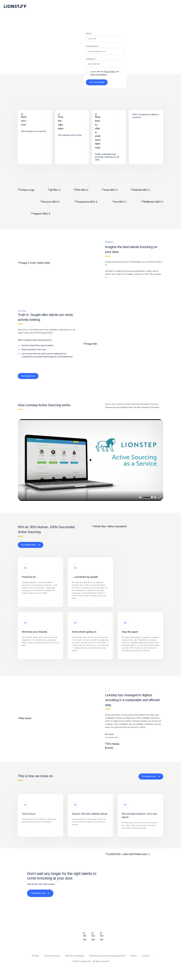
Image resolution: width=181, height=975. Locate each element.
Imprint (133, 956)
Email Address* (92, 46)
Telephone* (90, 59)
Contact (145, 956)
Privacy (35, 956)
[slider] (148, 497)
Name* (89, 33)
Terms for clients (51, 956)
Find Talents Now (28, 545)
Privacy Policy (109, 71)
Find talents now (28, 376)
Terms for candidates (74, 956)
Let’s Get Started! (96, 82)
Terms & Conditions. (98, 74)
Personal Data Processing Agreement (107, 956)
